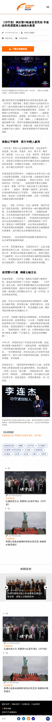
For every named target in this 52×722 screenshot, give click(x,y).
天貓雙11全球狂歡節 (13, 450)
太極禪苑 (39, 450)
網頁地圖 (7, 708)
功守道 (31, 446)
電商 (37, 590)
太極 (28, 450)
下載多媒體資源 (19, 49)
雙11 (35, 454)
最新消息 (8, 38)
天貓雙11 (42, 446)
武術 (26, 454)
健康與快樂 (9, 446)
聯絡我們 (16, 704)
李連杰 (7, 454)
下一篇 (7, 508)
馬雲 (44, 454)
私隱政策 (26, 704)
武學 (17, 454)
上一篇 (7, 468)
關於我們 (5, 704)
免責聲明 (36, 704)
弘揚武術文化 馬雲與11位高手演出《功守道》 (22, 435)
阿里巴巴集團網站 (9, 712)
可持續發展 (23, 38)
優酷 (21, 446)
